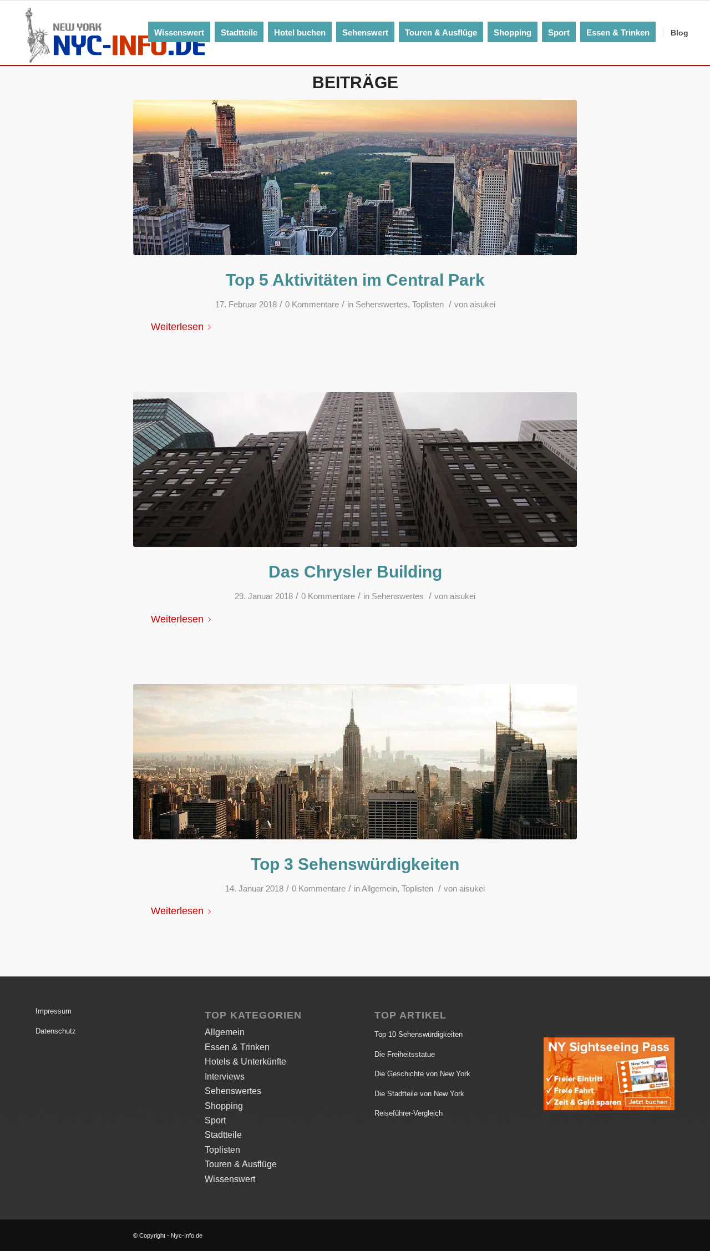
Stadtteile (223, 1134)
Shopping (224, 1106)
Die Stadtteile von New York (419, 1094)
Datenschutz (56, 1031)
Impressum (54, 1011)
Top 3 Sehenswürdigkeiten (355, 864)
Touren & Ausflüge (241, 1164)
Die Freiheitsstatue (404, 1054)
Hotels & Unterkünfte (245, 1061)
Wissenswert (230, 1179)
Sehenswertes (382, 304)
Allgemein (379, 888)
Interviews (225, 1076)
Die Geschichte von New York (422, 1074)
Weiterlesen (177, 326)
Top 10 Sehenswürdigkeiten (418, 1034)
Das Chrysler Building (355, 572)
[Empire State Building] (355, 761)
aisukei (482, 304)
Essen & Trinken (237, 1047)
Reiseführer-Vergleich (408, 1113)
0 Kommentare (312, 304)
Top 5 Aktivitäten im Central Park (355, 280)
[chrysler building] (355, 470)
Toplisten (428, 304)
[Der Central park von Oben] (355, 177)
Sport (215, 1120)
